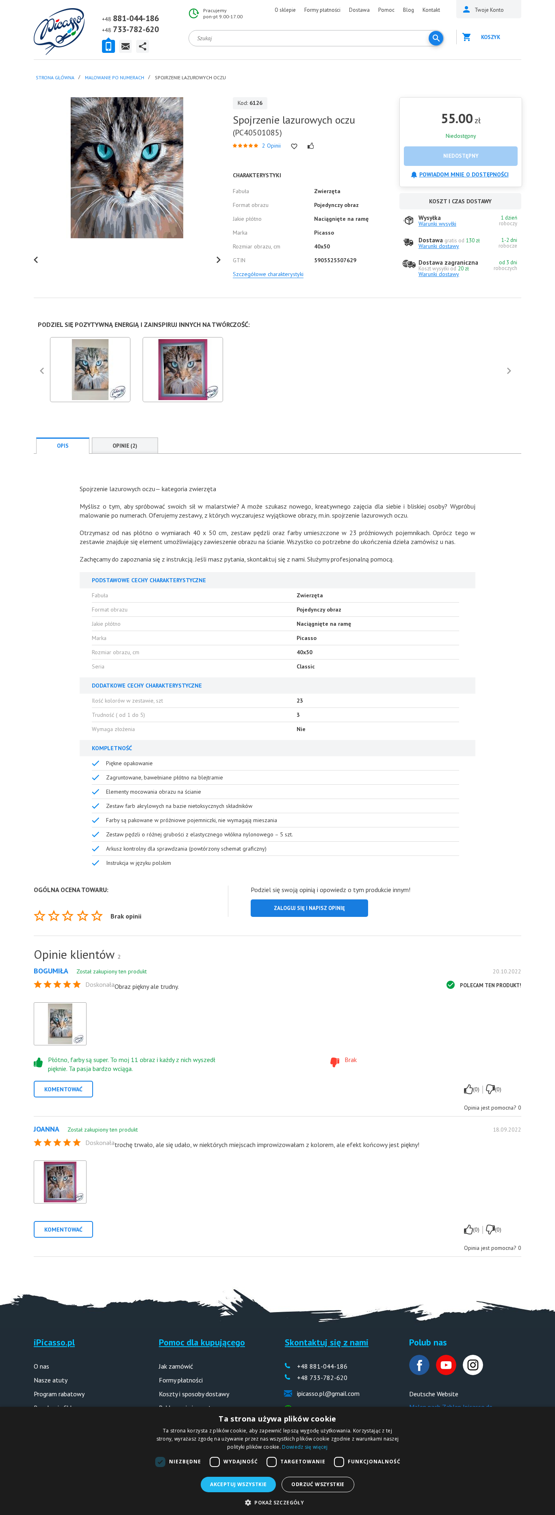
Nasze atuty (50, 1380)
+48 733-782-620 (322, 1378)
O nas (41, 1366)
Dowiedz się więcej (304, 1446)
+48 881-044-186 (322, 1366)
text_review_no (490, 1089)
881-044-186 (136, 18)
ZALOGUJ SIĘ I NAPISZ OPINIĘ (309, 908)
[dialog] (277, 1461)
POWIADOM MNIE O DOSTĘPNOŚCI (464, 174)
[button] (277, 1501)
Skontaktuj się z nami (327, 1342)
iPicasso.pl (54, 1342)
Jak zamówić (176, 1366)
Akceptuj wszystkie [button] (238, 1484)
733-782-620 (136, 29)
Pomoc (386, 10)
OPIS (63, 445)
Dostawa (359, 10)
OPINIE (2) (125, 445)
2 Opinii (271, 145)
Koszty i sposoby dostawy (194, 1394)
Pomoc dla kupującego (202, 1342)
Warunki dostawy (438, 246)
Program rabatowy (59, 1394)
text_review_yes (468, 1089)
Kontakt (431, 10)
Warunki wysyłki (437, 223)
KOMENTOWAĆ (63, 1089)
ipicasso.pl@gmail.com (328, 1393)
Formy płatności (322, 10)
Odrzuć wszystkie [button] (317, 1484)
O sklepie (285, 10)
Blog (408, 10)
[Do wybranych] (294, 146)
